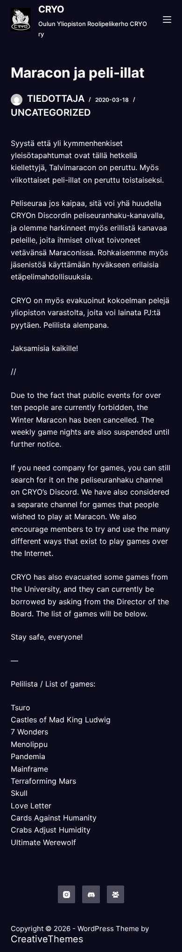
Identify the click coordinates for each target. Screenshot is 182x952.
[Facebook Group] (116, 894)
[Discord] (91, 894)
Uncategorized (51, 112)
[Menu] (167, 19)
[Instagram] (67, 894)
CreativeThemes (47, 939)
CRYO (51, 9)
